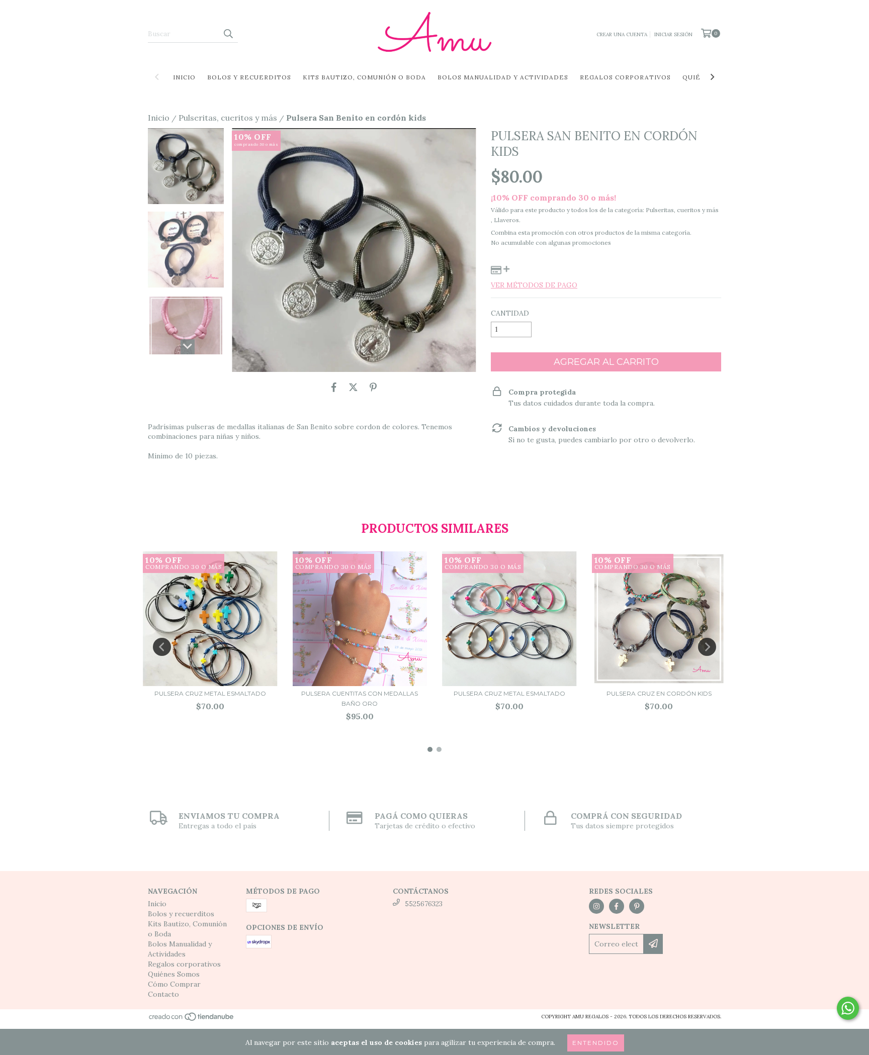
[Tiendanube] (192, 1019)
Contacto (163, 994)
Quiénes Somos (174, 974)
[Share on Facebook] (333, 387)
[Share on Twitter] (353, 387)
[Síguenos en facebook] (616, 906)
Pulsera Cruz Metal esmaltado (210, 693)
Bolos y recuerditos (249, 77)
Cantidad (510, 313)
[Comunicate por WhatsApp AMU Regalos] (848, 1008)
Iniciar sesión (673, 34)
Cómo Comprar (174, 984)
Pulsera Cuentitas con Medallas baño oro (359, 698)
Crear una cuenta (621, 34)
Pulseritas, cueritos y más (228, 118)
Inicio (184, 77)
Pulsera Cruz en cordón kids (659, 693)
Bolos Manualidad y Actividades (503, 77)
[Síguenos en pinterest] (636, 906)
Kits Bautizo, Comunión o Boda (364, 77)
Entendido (595, 1042)
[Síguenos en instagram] (596, 906)
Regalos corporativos (625, 77)
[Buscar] (228, 34)
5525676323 (424, 903)
